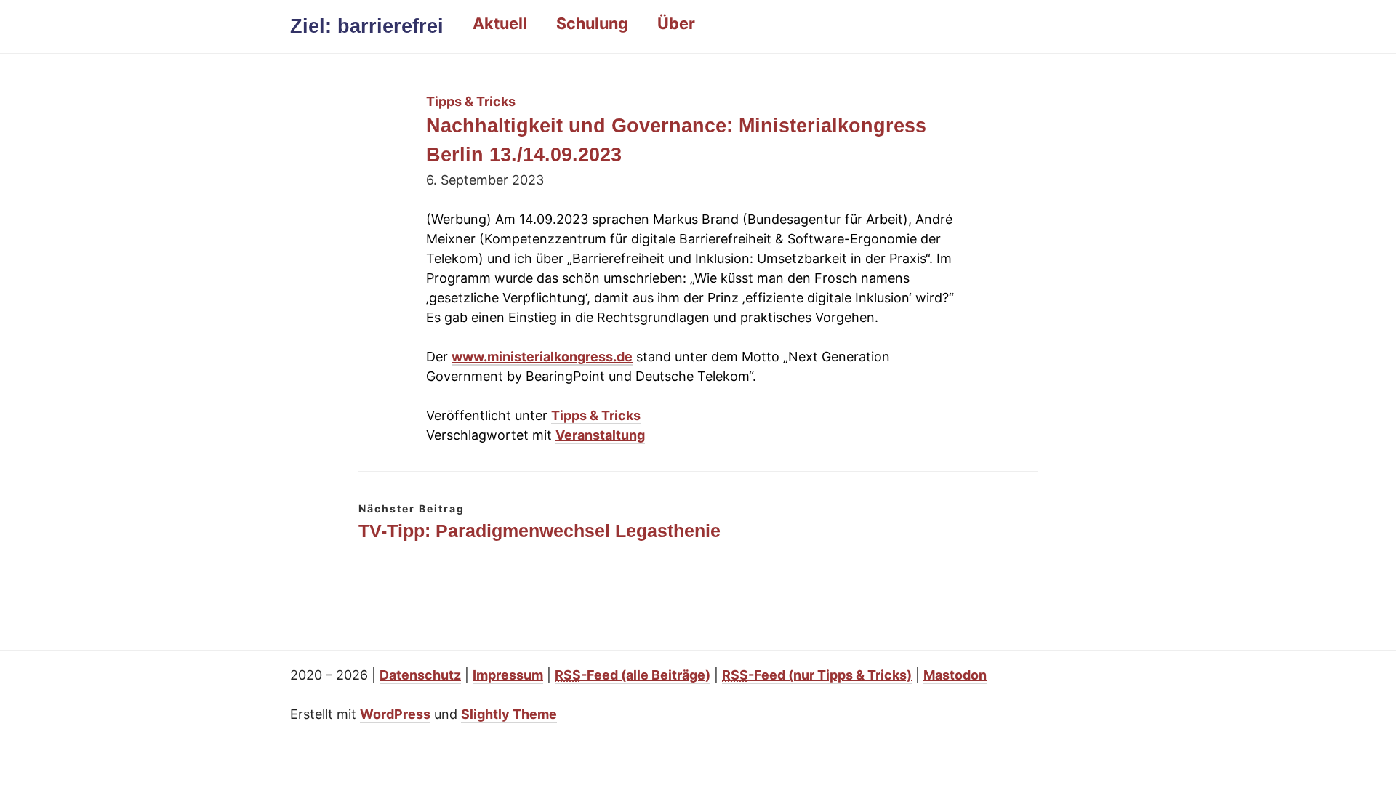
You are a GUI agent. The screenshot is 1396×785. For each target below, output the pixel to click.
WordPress (395, 714)
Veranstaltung (600, 435)
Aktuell (500, 23)
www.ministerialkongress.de (542, 356)
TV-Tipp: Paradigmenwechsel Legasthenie (539, 530)
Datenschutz (420, 675)
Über (676, 23)
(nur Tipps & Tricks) (817, 675)
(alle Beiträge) (632, 675)
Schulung (592, 23)
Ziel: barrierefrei (367, 26)
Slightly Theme (509, 714)
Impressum (508, 675)
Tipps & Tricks (596, 415)
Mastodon (955, 675)
